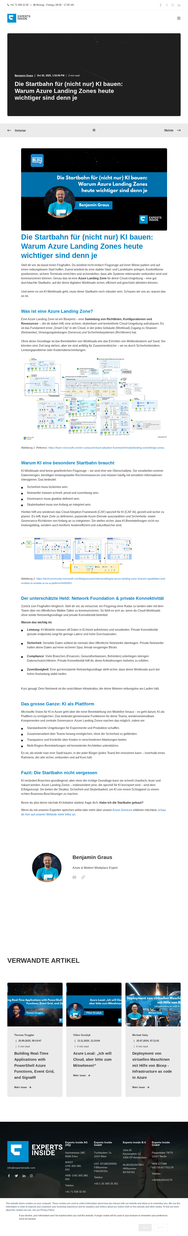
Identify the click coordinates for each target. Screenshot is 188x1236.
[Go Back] (94, 130)
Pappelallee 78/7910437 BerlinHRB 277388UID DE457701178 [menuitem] (162, 1160)
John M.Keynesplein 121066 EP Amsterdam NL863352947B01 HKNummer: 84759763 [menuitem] (135, 1161)
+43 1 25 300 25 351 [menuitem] (106, 1183)
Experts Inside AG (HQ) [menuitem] (76, 1143)
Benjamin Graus (24, 75)
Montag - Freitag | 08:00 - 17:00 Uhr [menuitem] (54, 5)
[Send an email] (76, 877)
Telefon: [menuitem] (69, 1185)
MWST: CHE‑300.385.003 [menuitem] (73, 1166)
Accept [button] (145, 1227)
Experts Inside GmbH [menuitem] (103, 1143)
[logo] (34, 1151)
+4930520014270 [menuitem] (162, 1179)
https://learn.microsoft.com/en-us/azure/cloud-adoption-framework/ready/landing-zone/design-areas (106, 447)
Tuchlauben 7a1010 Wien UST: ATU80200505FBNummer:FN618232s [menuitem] (105, 1162)
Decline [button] (161, 1227)
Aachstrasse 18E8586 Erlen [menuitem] (75, 1154)
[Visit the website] (82, 877)
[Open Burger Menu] (178, 18)
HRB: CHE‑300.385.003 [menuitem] (76, 1177)
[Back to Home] (18, 18)
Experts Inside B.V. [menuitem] (134, 1142)
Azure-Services (122, 810)
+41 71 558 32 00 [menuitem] (18, 5)
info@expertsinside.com (21, 1167)
